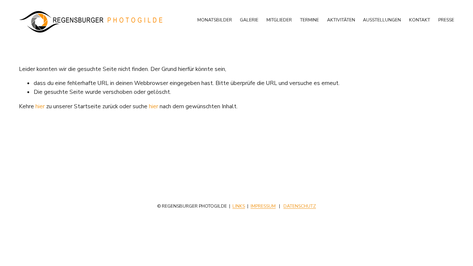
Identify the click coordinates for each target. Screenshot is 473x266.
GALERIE (249, 20)
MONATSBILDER (214, 20)
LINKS (238, 206)
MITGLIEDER (279, 20)
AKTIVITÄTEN (341, 20)
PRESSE (446, 20)
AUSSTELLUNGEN (382, 20)
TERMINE (309, 20)
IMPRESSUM (263, 206)
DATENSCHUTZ (299, 206)
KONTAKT (419, 20)
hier (40, 106)
